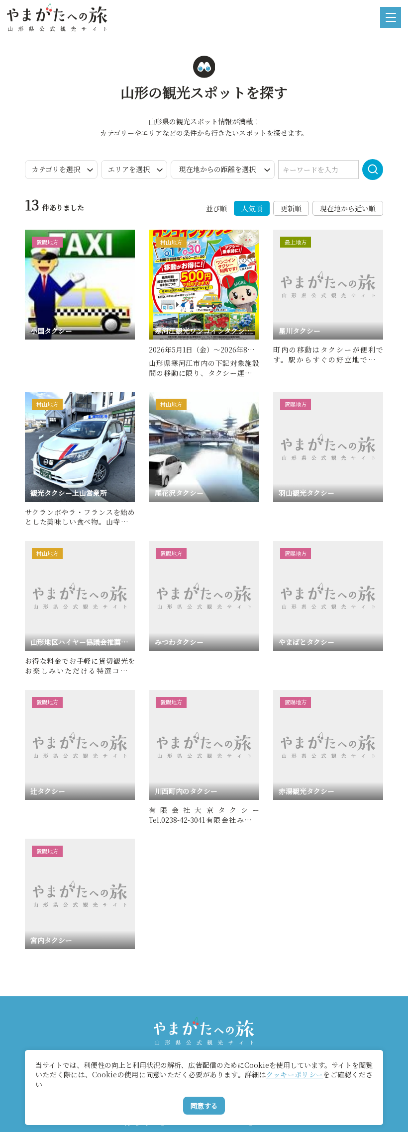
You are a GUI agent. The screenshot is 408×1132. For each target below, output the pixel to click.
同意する (204, 1106)
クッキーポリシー (294, 1074)
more (34, 234)
